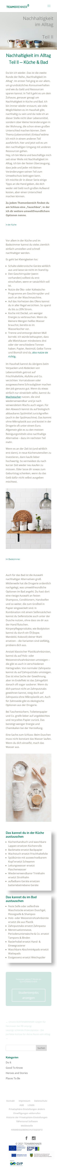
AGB (21, 1105)
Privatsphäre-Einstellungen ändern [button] (27, 1109)
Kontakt (10, 1100)
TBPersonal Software (27, 1121)
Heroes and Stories (17, 1073)
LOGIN (31, 1105)
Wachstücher (13, 397)
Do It (8, 1062)
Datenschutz (40, 1100)
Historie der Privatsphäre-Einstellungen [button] (26, 1117)
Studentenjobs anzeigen (28, 995)
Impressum (24, 1100)
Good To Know (14, 1067)
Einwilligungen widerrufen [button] (26, 1113)
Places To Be (13, 1078)
